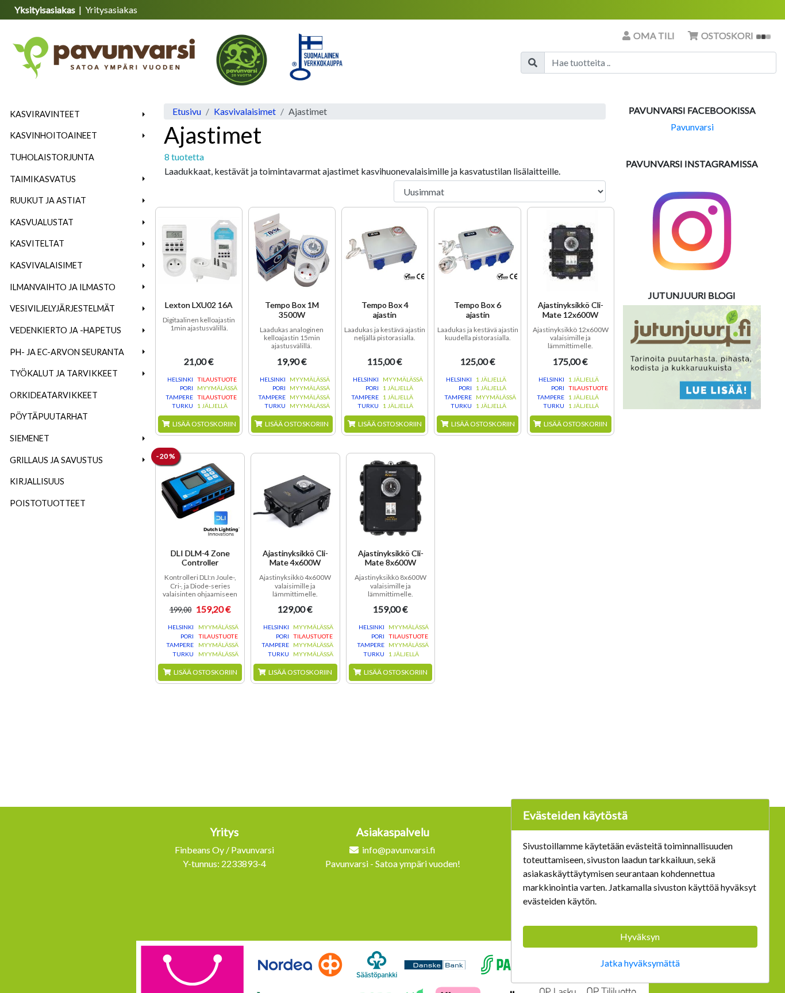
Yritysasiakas (111, 9)
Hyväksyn (640, 936)
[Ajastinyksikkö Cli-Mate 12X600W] (570, 250)
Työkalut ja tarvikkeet (64, 373)
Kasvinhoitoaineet (53, 135)
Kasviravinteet (45, 114)
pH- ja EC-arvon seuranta (67, 352)
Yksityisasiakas (45, 9)
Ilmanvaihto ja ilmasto (63, 287)
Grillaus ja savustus (56, 460)
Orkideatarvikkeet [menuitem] (54, 395)
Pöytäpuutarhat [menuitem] (49, 416)
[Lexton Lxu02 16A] (199, 250)
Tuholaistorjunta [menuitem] (52, 157)
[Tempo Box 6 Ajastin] (477, 250)
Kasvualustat (42, 222)
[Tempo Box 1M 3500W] (292, 250)
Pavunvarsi (692, 126)
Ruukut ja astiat (48, 200)
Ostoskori (727, 35)
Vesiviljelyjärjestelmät (62, 308)
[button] (144, 114)
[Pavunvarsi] (105, 54)
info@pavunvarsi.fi (399, 849)
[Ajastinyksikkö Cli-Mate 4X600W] (295, 498)
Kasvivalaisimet (46, 265)
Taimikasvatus (43, 179)
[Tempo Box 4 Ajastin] (385, 250)
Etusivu (186, 111)
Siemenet (29, 438)
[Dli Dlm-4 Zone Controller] (200, 498)
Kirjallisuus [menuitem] (37, 481)
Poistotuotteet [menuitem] (48, 503)
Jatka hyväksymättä (640, 962)
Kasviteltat (37, 243)
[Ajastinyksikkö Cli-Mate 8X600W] (391, 498)
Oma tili (654, 35)
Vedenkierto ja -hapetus (65, 330)
